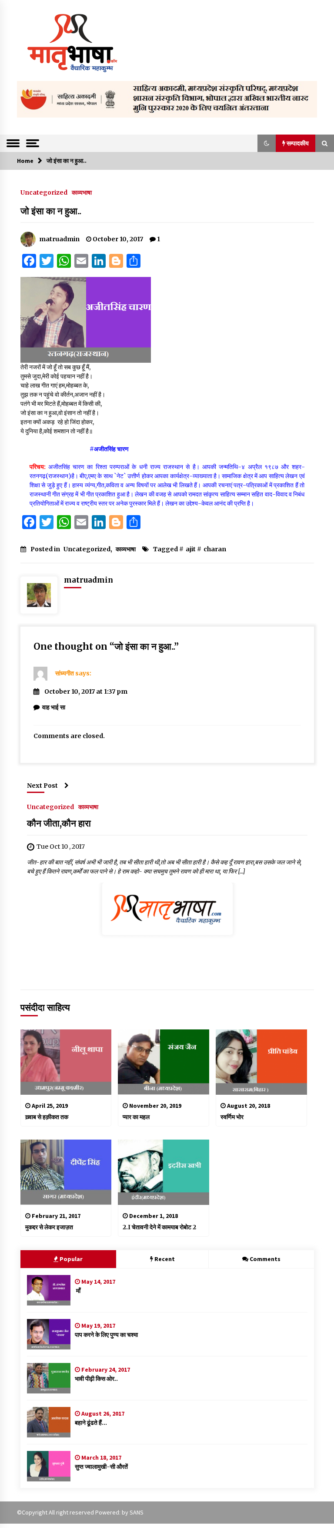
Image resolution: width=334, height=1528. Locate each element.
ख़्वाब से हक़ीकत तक (46, 1117)
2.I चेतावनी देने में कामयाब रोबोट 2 (159, 1227)
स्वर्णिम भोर (232, 1117)
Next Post (42, 785)
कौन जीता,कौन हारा (59, 823)
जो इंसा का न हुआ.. (50, 211)
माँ (77, 1291)
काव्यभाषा (82, 192)
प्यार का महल (136, 1117)
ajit (191, 549)
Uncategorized (43, 192)
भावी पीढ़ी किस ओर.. (96, 1379)
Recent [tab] (164, 1259)
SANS (137, 1512)
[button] (266, 143)
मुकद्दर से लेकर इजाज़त (49, 1227)
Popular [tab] (71, 1259)
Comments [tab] (265, 1259)
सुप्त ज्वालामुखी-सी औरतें (101, 1467)
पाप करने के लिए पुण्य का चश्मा (106, 1335)
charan (215, 549)
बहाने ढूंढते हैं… (91, 1423)
